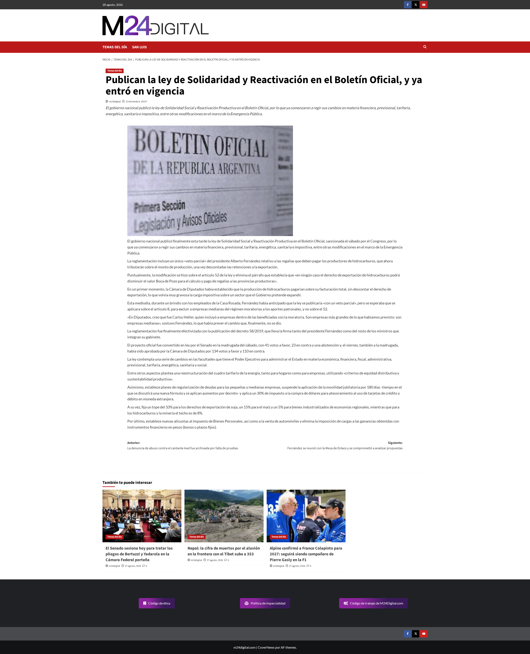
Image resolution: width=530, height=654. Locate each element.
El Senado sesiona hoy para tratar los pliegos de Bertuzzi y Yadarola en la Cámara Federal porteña (139, 554)
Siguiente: (345, 446)
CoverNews (266, 647)
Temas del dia (114, 71)
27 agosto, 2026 (133, 566)
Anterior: (182, 446)
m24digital (115, 101)
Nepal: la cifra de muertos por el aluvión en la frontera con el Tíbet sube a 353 (224, 551)
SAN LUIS (139, 47)
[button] (425, 47)
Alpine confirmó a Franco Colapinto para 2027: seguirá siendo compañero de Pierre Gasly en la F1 (306, 554)
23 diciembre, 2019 (136, 101)
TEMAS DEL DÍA (114, 47)
